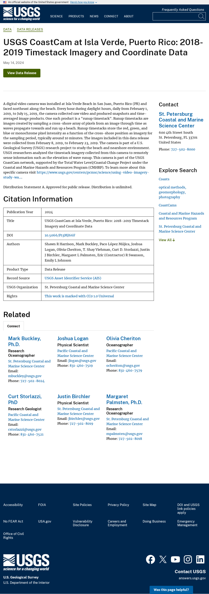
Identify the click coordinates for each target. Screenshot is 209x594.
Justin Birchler (73, 396)
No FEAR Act (13, 521)
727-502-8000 (183, 149)
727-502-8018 (130, 439)
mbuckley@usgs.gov (24, 376)
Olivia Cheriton (123, 338)
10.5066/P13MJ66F (60, 235)
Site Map (149, 505)
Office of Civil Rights (13, 536)
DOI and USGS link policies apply (188, 509)
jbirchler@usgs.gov (84, 419)
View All (165, 240)
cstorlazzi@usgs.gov (24, 429)
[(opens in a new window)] (150, 559)
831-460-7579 (130, 370)
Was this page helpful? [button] (171, 590)
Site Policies (82, 505)
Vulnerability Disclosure (82, 523)
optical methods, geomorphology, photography (172, 192)
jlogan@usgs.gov (82, 361)
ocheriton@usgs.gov (123, 365)
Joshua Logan (72, 338)
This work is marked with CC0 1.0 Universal (79, 296)
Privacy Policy (118, 505)
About (128, 16)
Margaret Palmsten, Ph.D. (124, 399)
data (7, 29)
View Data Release (21, 73)
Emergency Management (187, 523)
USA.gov (44, 521)
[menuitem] (56, 14)
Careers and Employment (117, 523)
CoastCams (168, 205)
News (94, 16)
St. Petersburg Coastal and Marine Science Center (181, 120)
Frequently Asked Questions (183, 10)
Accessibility (13, 505)
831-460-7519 (81, 365)
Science (56, 16)
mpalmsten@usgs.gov (124, 434)
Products (76, 16)
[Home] (21, 20)
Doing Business (154, 521)
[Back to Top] (194, 579)
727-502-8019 (81, 423)
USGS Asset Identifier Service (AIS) (73, 278)
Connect (111, 16)
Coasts (164, 179)
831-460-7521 (31, 434)
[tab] (13, 326)
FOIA (42, 505)
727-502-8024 (32, 381)
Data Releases (30, 29)
